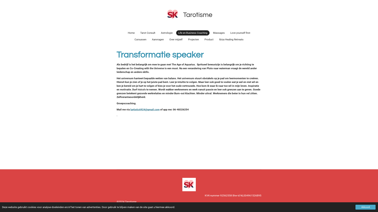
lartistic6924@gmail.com (145, 109)
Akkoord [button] (365, 207)
